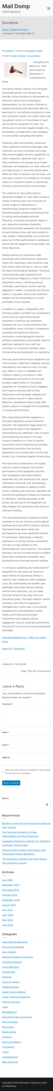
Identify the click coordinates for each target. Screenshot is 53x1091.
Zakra (44, 1082)
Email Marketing (10, 967)
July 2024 (7, 910)
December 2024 (10, 885)
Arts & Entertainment (13, 947)
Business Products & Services (17, 957)
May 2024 (7, 920)
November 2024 (10, 890)
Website (6, 757)
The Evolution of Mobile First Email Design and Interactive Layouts (24, 861)
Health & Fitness (18, 56)
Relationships (9, 1032)
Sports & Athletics (11, 1042)
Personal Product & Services (17, 1017)
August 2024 (9, 905)
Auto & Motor (9, 952)
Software (7, 1037)
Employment (8, 972)
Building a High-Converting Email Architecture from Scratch (26, 825)
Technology (8, 1047)
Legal (5, 1007)
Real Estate (8, 1027)
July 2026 (7, 880)
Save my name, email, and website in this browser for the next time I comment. (28, 771)
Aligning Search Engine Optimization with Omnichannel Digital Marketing (24, 852)
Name (5, 732)
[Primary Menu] (48, 8)
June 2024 (7, 915)
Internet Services (11, 1002)
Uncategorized (10, 1057)
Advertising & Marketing (15, 942)
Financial (6, 977)
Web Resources (10, 1062)
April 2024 (7, 925)
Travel (5, 1052)
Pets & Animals (10, 1022)
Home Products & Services (16, 997)
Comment (7, 704)
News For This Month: (13, 648)
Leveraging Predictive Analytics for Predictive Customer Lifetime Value (26, 843)
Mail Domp (16, 6)
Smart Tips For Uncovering (35, 671)
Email (5, 745)
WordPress (11, 1086)
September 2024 (11, 900)
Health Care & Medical (14, 992)
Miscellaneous (9, 1012)
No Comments (33, 56)
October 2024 (9, 895)
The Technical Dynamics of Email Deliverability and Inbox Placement (20, 834)
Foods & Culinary (11, 982)
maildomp (9, 51)
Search (5, 798)
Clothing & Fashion (12, 962)
